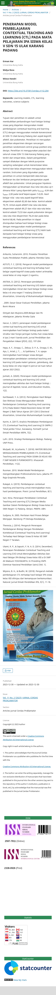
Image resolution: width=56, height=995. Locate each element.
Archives (15, 9)
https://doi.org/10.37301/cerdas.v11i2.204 (28, 90)
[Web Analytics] (8, 980)
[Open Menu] (3, 3)
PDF (9, 670)
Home (5, 9)
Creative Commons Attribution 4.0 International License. (27, 766)
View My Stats (20, 980)
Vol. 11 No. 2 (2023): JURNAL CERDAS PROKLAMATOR (25, 12)
